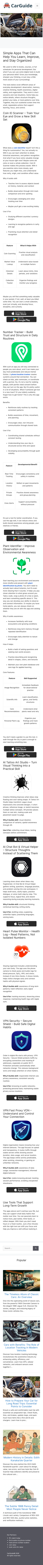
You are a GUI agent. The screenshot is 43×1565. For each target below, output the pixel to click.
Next (40, 31)
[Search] (36, 1248)
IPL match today (14, 1538)
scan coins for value (16, 1547)
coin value (12, 1545)
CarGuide (10, 1553)
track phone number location (19, 1543)
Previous (3, 31)
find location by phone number (20, 1540)
